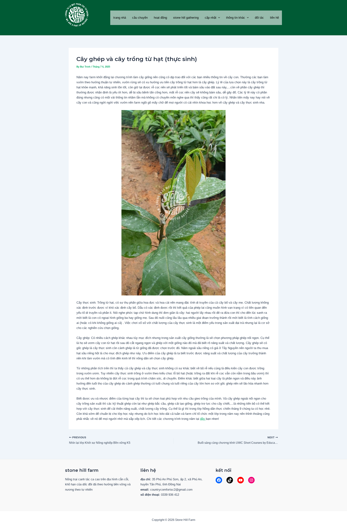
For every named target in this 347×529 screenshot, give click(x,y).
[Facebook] (219, 480)
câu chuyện (140, 17)
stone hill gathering (186, 17)
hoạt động (160, 17)
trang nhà (119, 17)
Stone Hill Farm (83, 29)
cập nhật (210, 17)
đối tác (259, 17)
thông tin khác (235, 17)
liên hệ (274, 17)
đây (203, 419)
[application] (218, 18)
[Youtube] (240, 480)
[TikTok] (229, 480)
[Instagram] (251, 480)
